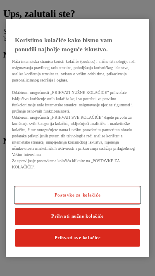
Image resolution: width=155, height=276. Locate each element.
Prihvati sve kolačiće (78, 237)
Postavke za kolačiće (77, 194)
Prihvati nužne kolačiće (77, 216)
